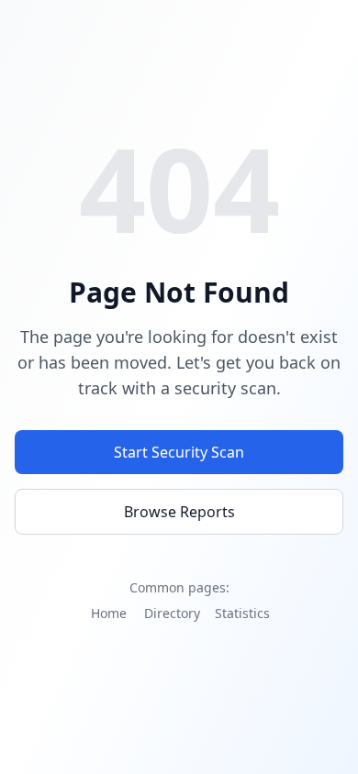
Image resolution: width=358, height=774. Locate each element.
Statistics (242, 613)
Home (109, 613)
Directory (172, 613)
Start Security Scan (179, 452)
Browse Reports (179, 512)
